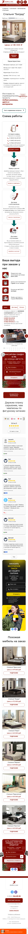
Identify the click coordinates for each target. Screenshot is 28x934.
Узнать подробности (23, 96)
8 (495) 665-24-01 (14, 140)
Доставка (15, 307)
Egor (9, 478)
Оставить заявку (14, 149)
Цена (5, 307)
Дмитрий (10, 537)
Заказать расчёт (14, 56)
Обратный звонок (14, 900)
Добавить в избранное (14, 914)
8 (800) (14, 896)
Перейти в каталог (14, 251)
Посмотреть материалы (14, 395)
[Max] (15, 629)
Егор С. (10, 498)
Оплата (21, 307)
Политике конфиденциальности (13, 382)
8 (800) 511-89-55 (15, 138)
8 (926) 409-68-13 (15, 143)
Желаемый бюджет (15, 371)
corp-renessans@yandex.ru (14, 903)
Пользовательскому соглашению (13, 383)
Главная (5, 8)
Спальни (13, 8)
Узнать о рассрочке (14, 217)
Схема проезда (14, 910)
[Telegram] (12, 629)
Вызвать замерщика (14, 183)
